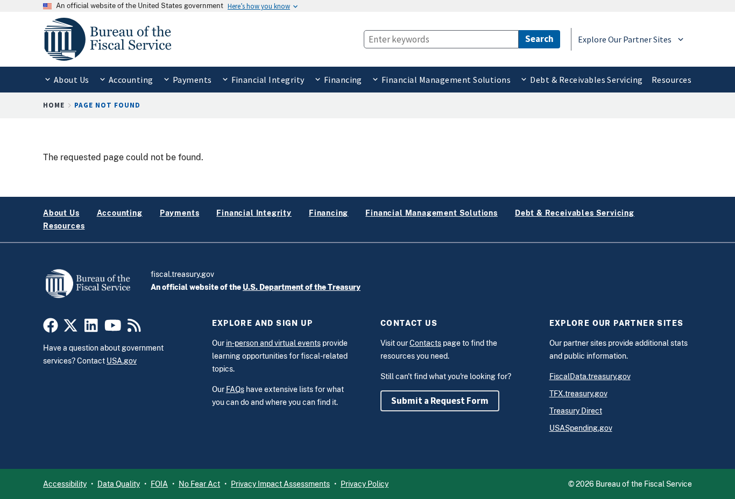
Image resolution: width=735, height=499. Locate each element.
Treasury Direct (575, 411)
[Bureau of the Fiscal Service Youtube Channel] (113, 328)
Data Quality (118, 484)
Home (54, 105)
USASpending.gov (580, 428)
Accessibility (65, 484)
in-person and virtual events (273, 343)
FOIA (159, 484)
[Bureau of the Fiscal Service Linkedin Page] (91, 328)
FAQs (235, 389)
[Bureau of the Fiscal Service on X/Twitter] (70, 328)
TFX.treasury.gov (578, 393)
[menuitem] (66, 79)
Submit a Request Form (440, 401)
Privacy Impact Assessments (280, 484)
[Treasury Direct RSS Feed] (134, 328)
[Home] (112, 39)
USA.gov (122, 361)
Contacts (425, 343)
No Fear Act (199, 484)
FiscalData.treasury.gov (590, 376)
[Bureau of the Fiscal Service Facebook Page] (50, 328)
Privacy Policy (364, 484)
